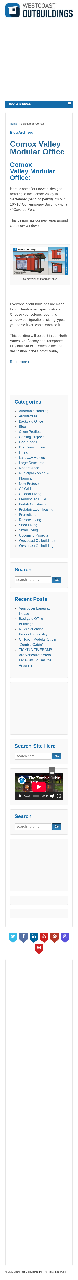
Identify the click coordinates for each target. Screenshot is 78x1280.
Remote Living (30, 520)
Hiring (23, 452)
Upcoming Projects (33, 535)
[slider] (52, 779)
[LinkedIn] (34, 937)
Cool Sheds (28, 442)
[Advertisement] (39, 58)
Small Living (28, 530)
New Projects (29, 483)
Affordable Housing (34, 411)
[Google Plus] (55, 937)
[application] (39, 786)
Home (13, 123)
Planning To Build (32, 499)
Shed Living (28, 525)
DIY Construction (32, 447)
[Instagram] (65, 937)
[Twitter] (13, 937)
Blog (22, 426)
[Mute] (52, 796)
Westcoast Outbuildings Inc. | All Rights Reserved (39, 1271)
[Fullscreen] (59, 796)
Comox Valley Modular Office (37, 147)
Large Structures (31, 463)
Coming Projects (31, 437)
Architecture (28, 416)
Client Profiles (30, 432)
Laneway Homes (32, 457)
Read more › (19, 362)
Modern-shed (29, 468)
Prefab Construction (34, 504)
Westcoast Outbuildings (37, 540)
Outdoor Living (30, 494)
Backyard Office (31, 421)
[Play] (20, 796)
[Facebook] (23, 937)
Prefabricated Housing (36, 509)
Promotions (27, 514)
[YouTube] (44, 937)
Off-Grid (25, 489)
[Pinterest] (39, 948)
